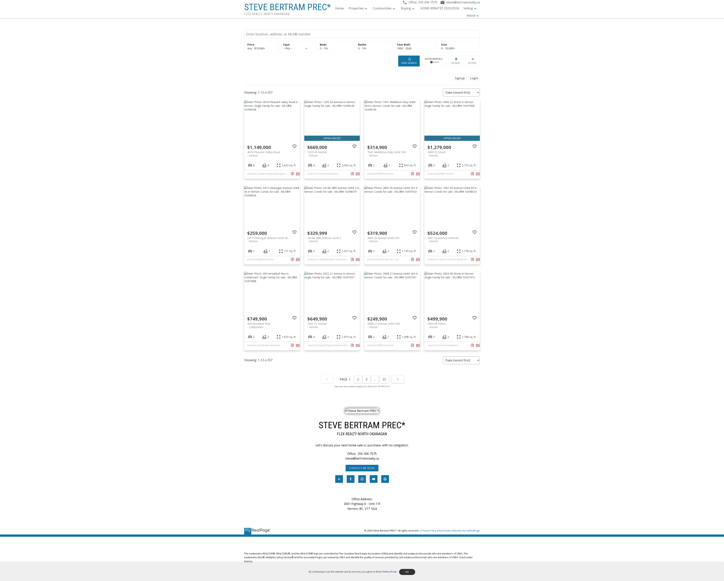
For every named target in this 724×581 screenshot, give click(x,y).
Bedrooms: (324, 48)
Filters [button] (472, 63)
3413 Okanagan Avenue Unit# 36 (267, 239)
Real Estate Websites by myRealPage (459, 530)
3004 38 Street (436, 325)
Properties (356, 8)
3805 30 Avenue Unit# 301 (383, 239)
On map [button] (455, 63)
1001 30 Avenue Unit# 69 (442, 239)
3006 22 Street (436, 153)
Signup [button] (460, 78)
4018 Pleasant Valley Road (263, 153)
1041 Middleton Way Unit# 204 (386, 153)
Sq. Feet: (448, 48)
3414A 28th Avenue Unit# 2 (324, 239)
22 (384, 379)
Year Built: (404, 48)
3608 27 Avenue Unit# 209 (383, 325)
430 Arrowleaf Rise (258, 325)
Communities (382, 8)
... (375, 379)
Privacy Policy (428, 530)
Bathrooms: (362, 48)
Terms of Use (389, 571)
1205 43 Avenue (317, 153)
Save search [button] (409, 63)
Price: (256, 48)
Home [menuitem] (339, 8)
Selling (468, 8)
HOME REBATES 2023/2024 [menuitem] (439, 8)
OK (407, 572)
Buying (406, 8)
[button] (362, 468)
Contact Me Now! (362, 468)
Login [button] (474, 78)
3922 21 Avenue (317, 325)
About (471, 15)
